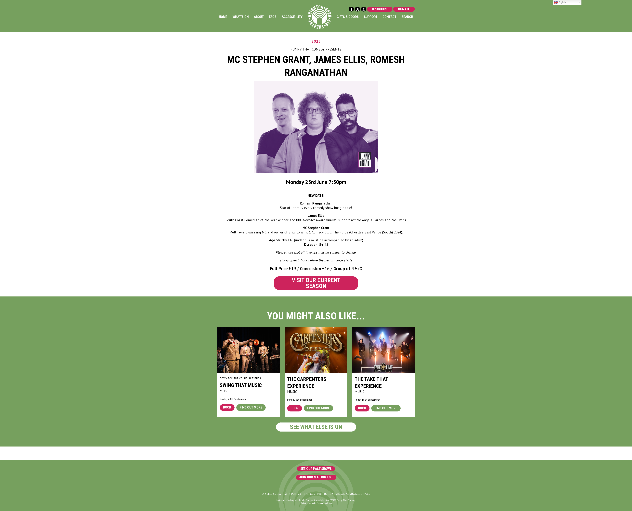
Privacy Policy (331, 494)
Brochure (379, 9)
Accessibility (292, 17)
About (259, 17)
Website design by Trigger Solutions (316, 503)
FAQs (272, 17)
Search (407, 17)
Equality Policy (344, 494)
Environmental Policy (361, 494)
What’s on (241, 17)
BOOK (227, 407)
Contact (389, 17)
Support (370, 17)
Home (223, 17)
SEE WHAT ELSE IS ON (316, 426)
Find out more (251, 407)
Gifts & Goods (348, 17)
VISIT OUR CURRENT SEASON (316, 283)
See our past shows (316, 469)
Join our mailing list (316, 477)
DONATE (404, 9)
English (562, 2)
